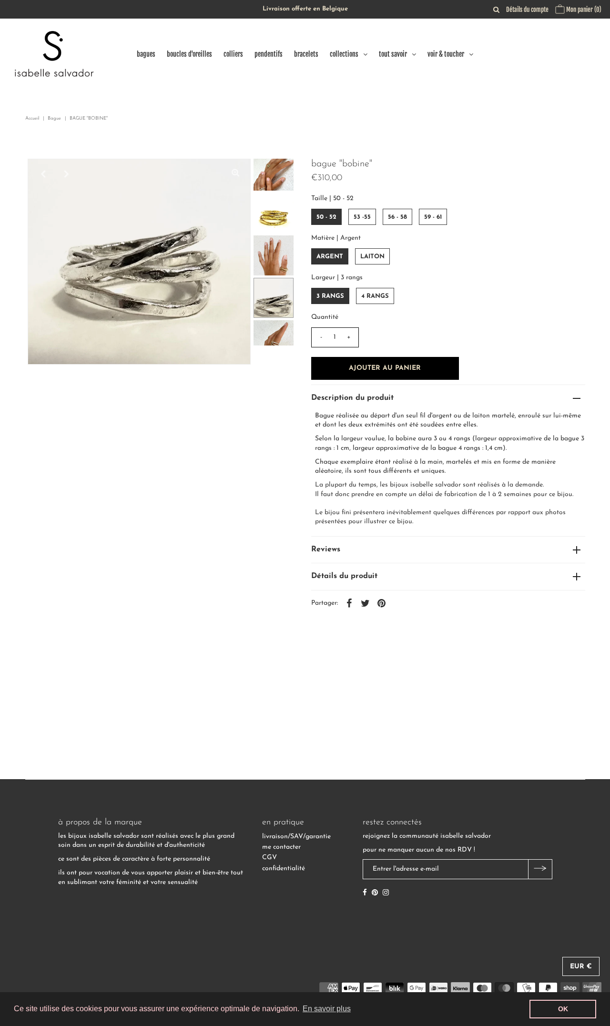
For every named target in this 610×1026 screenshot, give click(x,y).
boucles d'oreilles (189, 54)
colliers (233, 54)
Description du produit (352, 398)
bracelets (306, 54)
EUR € (581, 966)
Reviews (325, 549)
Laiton (372, 257)
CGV (269, 857)
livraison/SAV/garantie (296, 836)
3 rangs (330, 296)
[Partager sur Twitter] (365, 603)
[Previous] (42, 173)
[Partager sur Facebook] (349, 603)
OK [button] (563, 1009)
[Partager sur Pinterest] (382, 603)
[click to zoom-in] (235, 173)
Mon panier (583, 9)
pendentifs (268, 54)
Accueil (32, 118)
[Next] (66, 173)
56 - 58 (397, 217)
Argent (329, 257)
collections (344, 54)
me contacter (281, 847)
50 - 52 (326, 217)
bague (54, 118)
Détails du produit (344, 576)
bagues (146, 54)
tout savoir (393, 54)
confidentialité (283, 868)
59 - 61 (433, 217)
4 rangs (375, 296)
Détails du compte (527, 9)
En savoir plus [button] (327, 1009)
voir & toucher (445, 54)
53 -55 (362, 217)
